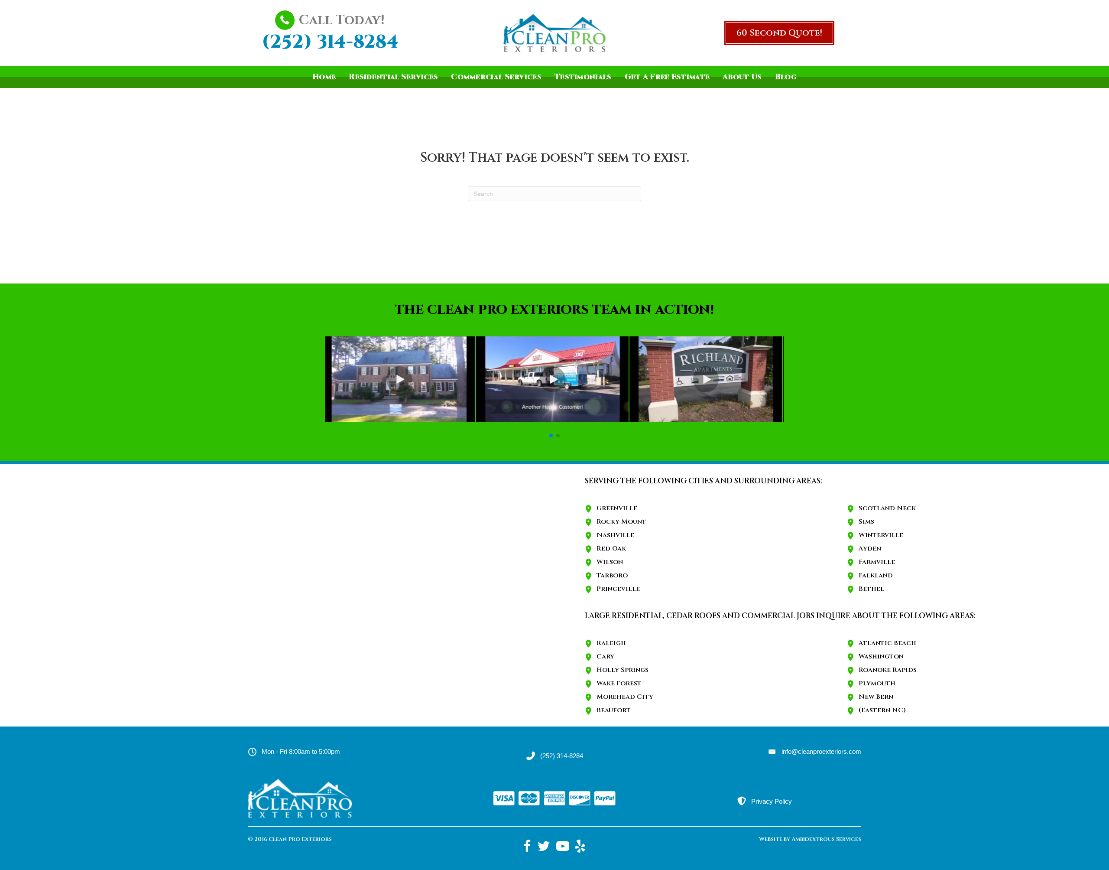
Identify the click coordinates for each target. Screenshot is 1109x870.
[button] (779, 33)
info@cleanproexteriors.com (821, 751)
